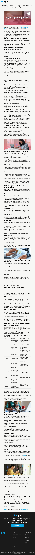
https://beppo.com (24, 509)
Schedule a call (17, 525)
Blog (26, 542)
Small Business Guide (28, 535)
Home (14, 532)
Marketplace (27, 540)
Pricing (14, 537)
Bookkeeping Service (17, 534)
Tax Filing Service (16, 535)
